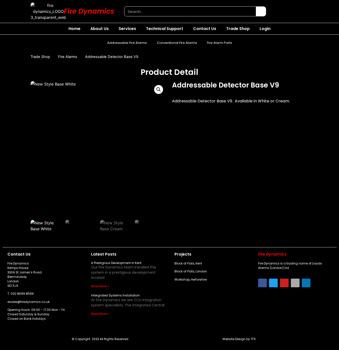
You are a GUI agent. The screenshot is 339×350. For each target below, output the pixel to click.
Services (127, 28)
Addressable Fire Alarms (127, 42)
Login (265, 28)
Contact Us (204, 28)
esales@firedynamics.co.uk (28, 302)
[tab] (191, 146)
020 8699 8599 (22, 294)
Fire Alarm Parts (219, 42)
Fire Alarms (67, 57)
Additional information (233, 146)
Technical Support (164, 28)
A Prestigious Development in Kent (116, 263)
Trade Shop (238, 28)
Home (74, 28)
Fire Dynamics (89, 11)
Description (191, 146)
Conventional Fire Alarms (177, 42)
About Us (99, 28)
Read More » (100, 286)
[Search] (261, 11)
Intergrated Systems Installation (115, 295)
